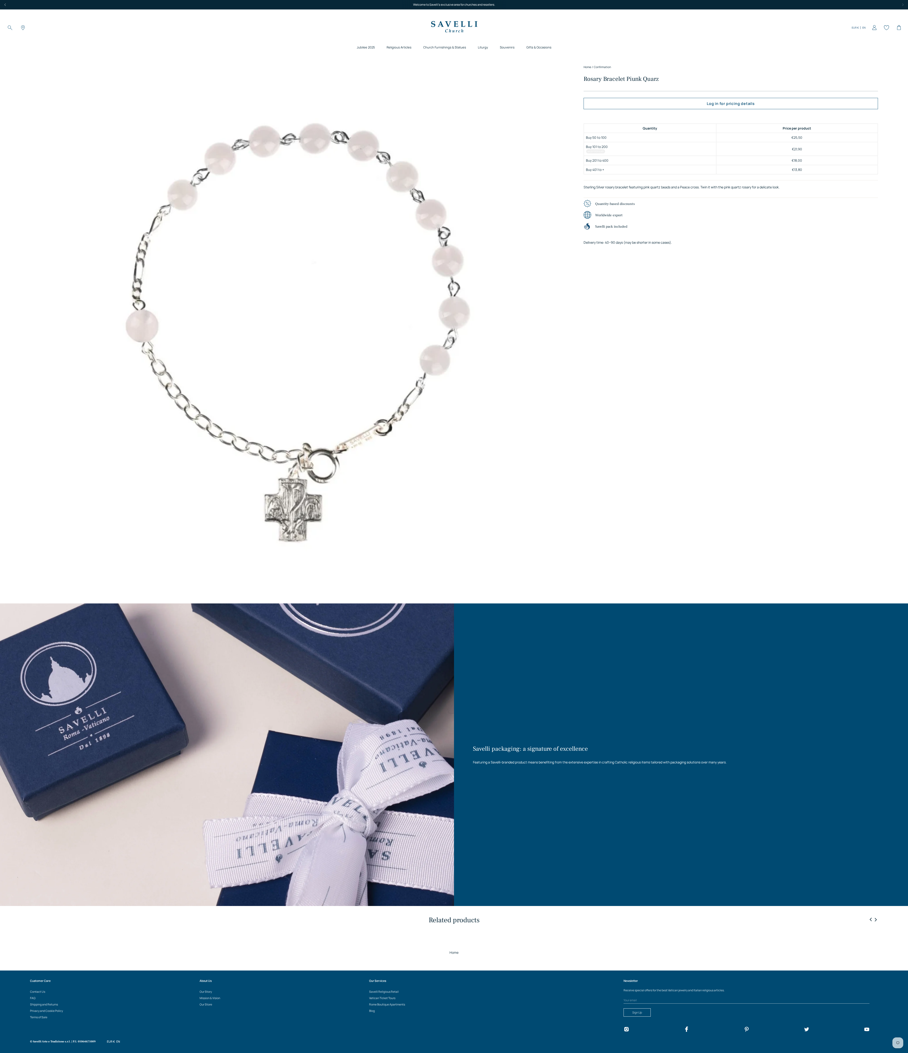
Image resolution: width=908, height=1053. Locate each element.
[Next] (903, 4)
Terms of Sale (38, 1017)
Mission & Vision (210, 998)
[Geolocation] (22, 27)
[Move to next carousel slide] (875, 919)
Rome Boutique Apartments (387, 1004)
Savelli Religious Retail (384, 992)
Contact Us (37, 992)
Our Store (206, 1004)
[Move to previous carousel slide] (871, 920)
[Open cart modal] (898, 27)
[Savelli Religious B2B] (454, 27)
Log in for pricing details (731, 103)
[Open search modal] (10, 27)
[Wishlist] (886, 27)
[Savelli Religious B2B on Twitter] (806, 1030)
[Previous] (5, 4)
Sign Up (637, 1012)
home (587, 67)
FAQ (32, 998)
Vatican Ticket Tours (382, 998)
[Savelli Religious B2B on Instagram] (626, 1030)
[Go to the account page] (873, 27)
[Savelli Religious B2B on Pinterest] (746, 1030)
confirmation (602, 67)
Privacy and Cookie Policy (46, 1011)
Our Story (206, 992)
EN (864, 27)
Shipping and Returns (44, 1004)
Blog (372, 1011)
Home (454, 952)
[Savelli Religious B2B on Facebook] (686, 1030)
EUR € (855, 27)
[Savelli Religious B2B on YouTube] (866, 1030)
